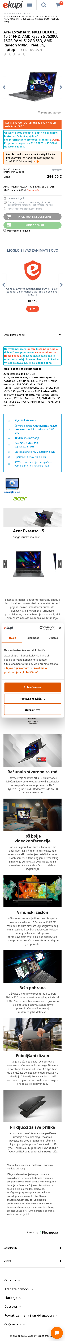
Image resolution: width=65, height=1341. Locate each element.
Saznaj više (33, 190)
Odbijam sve (32, 709)
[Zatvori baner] (60, 628)
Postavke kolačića (30, 698)
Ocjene (7, 1260)
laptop (31, 349)
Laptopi (26, 13)
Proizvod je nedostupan (34, 216)
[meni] (29, 5)
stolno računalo (48, 349)
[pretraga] (44, 5)
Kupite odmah (34, 225)
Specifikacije (10, 1247)
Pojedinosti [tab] (32, 637)
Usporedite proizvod (18, 230)
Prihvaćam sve (32, 687)
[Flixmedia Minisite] (12, 485)
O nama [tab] (53, 637)
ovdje (36, 161)
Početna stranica (11, 13)
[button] (5, 564)
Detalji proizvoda (14, 334)
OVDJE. (56, 139)
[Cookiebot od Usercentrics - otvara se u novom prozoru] (41, 628)
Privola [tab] (11, 637)
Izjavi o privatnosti (18, 668)
